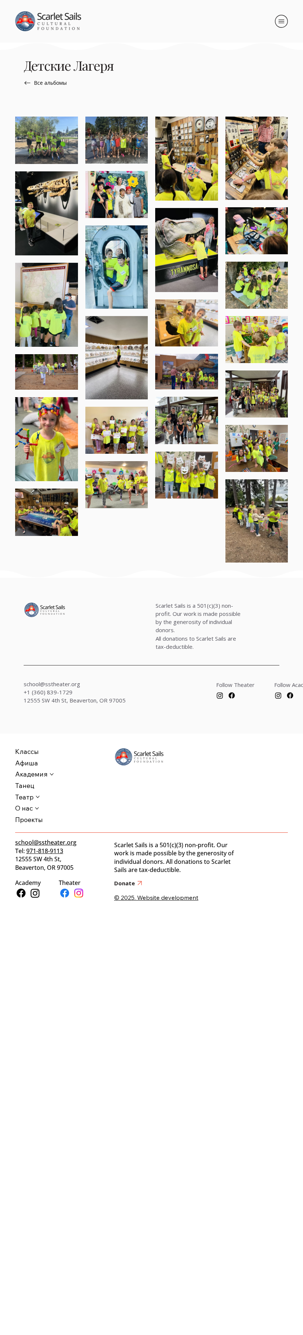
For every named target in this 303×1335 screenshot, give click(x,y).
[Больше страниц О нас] (37, 808)
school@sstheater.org (52, 684)
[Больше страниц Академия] (52, 774)
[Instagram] (220, 695)
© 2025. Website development (156, 897)
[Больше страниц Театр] (38, 797)
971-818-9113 (44, 851)
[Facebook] (232, 695)
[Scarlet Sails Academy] (21, 893)
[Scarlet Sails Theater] (65, 893)
